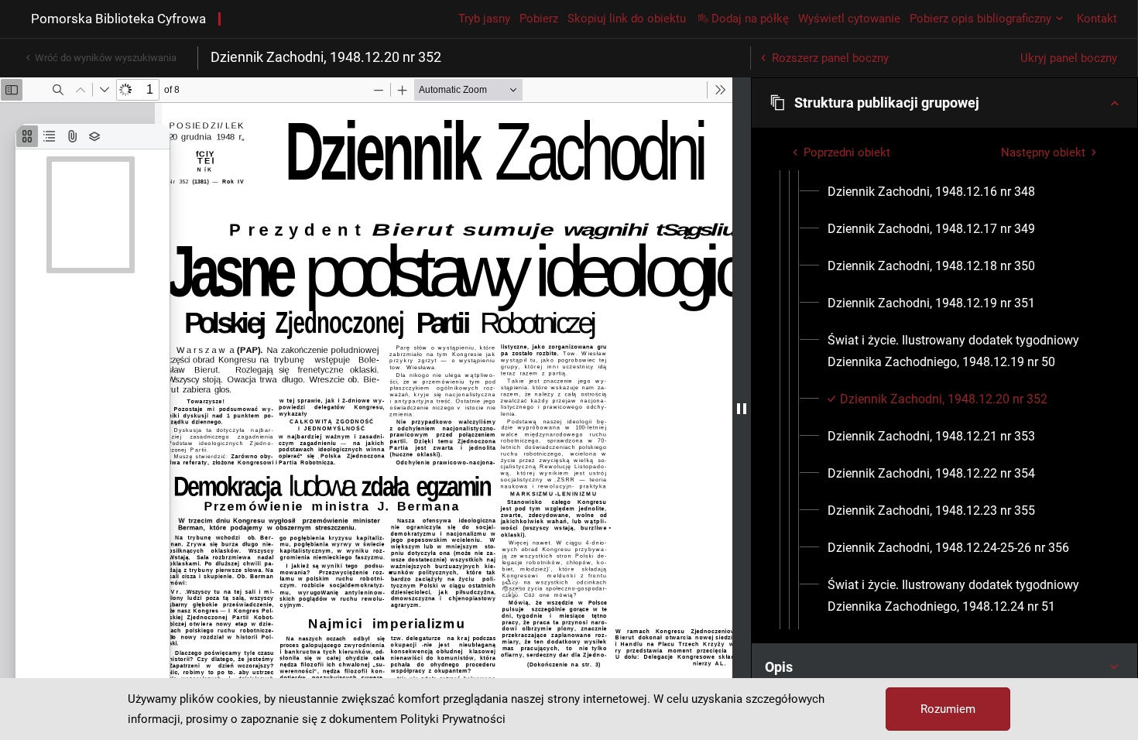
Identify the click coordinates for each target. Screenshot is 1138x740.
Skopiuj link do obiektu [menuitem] (626, 19)
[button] (944, 103)
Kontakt (1097, 19)
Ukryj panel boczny (1068, 58)
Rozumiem (947, 709)
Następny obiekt (1043, 152)
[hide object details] (741, 408)
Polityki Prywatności (453, 719)
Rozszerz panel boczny (830, 58)
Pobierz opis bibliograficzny (980, 19)
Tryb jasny (484, 19)
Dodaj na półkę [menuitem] (750, 19)
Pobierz (538, 19)
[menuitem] (931, 191)
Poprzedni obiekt (847, 152)
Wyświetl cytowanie (849, 19)
